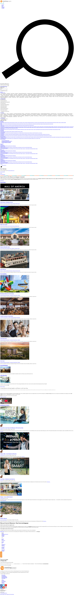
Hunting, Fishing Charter (32, 127)
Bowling (26, 126)
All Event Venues (2, 122)
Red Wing (3, 547)
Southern (3, 536)
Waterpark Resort (31, 125)
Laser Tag (44, 127)
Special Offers (9, 150)
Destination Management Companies (17, 134)
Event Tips (22, 147)
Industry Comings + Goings (24, 148)
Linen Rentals (29, 135)
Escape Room (62, 126)
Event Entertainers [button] (2, 132)
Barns (6, 129)
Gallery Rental (28, 129)
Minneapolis (3, 545)
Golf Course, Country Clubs (70, 126)
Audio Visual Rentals (14, 135)
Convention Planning (14, 147)
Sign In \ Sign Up (4, 165)
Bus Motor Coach (11, 138)
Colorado (3, 4)
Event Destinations (4, 365)
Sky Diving (67, 127)
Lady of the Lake (3, 269)
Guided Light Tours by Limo (11, 127)
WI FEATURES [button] (2, 159)
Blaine (2, 539)
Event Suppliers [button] (2, 112)
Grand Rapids (3, 544)
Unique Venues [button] (2, 128)
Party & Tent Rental (34, 135)
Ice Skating (37, 127)
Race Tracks (57, 127)
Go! (8, 85)
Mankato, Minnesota (3, 518)
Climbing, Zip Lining (36, 126)
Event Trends (25, 147)
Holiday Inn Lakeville (3, 224)
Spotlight (1, 429)
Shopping (62, 127)
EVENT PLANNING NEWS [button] (4, 157)
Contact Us (3, 583)
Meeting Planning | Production (42, 134)
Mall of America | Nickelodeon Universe (6, 202)
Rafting (60, 127)
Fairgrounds (40, 122)
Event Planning (19, 147)
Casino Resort (6, 125)
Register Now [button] (2, 180)
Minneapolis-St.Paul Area (5, 534)
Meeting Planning (30, 147)
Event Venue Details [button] (2, 98)
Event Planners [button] (2, 133)
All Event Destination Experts (5, 140)
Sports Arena (44, 129)
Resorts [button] (1, 124)
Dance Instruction (49, 126)
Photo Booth (38, 135)
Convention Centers (36, 122)
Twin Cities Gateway (3, 338)
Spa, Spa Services (71, 127)
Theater (47, 129)
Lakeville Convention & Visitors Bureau (6, 316)
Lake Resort (12, 125)
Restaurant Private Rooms (53, 122)
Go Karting (65, 126)
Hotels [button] (1, 123)
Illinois (3, 5)
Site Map (3, 594)
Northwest (3, 535)
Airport (8, 138)
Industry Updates (35, 148)
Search (1, 120)
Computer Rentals (19, 135)
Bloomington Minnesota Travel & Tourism (7, 293)
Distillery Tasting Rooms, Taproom (55, 126)
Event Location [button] (3, 86)
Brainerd (3, 541)
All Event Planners (2, 134)
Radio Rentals (41, 135)
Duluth (3, 542)
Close (5, 120)
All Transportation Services (3, 138)
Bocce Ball (23, 126)
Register (3, 582)
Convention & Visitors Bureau (8, 134)
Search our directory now (11, 170)
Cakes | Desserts (7, 131)
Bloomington (3, 540)
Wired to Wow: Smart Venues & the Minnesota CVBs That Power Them (11, 427)
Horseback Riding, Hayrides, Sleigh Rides (24, 127)
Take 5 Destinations (13, 150)
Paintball (50, 127)
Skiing (64, 127)
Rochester (3, 548)
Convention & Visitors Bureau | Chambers (7, 141)
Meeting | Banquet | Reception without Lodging (14, 203)
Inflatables (26, 135)
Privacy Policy (12, 594)
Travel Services (48, 134)
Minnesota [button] (1, 154)
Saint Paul (3, 550)
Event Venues (3, 182)
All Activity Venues (2, 126)
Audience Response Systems (8, 135)
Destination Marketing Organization (26, 134)
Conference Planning (9, 147)
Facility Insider (5, 150)
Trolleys (38, 138)
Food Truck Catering (20, 131)
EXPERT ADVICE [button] (2, 146)
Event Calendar (2, 148)
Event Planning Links (12, 148)
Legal (5, 594)
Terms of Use (8, 594)
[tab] (37, 3)
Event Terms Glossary (17, 148)
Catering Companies (11, 131)
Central (3, 533)
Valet (39, 138)
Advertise (3, 580)
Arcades (11, 126)
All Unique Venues (2, 129)
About (2, 579)
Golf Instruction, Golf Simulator (4, 127)
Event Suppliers (3, 273)
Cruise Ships (45, 126)
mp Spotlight (1, 150)
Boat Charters (20, 126)
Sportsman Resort (27, 125)
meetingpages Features (4, 405)
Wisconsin (3, 7)
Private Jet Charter (24, 138)
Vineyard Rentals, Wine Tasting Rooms (53, 129)
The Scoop (5, 147)
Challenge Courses (31, 126)
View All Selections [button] (2, 174)
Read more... (1, 431)
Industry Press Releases (30, 148)
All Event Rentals (2, 135)
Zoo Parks (59, 129)
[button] (2, 3)
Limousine (20, 138)
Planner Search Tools (4, 577)
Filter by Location (2, 386)
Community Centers (17, 122)
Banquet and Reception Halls (11, 122)
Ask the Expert (2, 147)
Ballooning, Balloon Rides (15, 126)
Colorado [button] (1, 144)
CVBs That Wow (3, 375)
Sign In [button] (1, 173)
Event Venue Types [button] (2, 92)
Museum (38, 129)
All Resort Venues (2, 125)
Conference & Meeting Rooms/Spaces (29, 122)
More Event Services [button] (2, 136)
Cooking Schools (41, 126)
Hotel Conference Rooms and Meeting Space (5, 248)
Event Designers (33, 134)
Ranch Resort (20, 125)
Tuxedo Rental (45, 135)
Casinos (28, 126)
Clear (3, 120)
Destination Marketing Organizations (6, 142)
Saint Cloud (3, 549)
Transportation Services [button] (3, 137)
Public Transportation (28, 138)
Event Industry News (6, 148)
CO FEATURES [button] (2, 145)
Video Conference (49, 135)
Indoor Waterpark (41, 127)
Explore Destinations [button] (2, 139)
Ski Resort (23, 125)
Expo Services (23, 135)
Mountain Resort (17, 125)
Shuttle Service (33, 138)
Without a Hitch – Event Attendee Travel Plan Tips (8, 453)
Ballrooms (6, 122)
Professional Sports (53, 127)
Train (36, 138)
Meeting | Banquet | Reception (46, 122)
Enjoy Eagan (2, 360)
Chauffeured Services (16, 138)
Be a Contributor (4, 581)
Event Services (3, 575)
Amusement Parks (7, 126)
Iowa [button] (1, 149)
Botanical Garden (12, 129)
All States (3, 8)
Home (1, 594)
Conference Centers (22, 122)
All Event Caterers (2, 131)
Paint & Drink (47, 127)
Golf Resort (9, 125)
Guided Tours (17, 127)
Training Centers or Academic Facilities (61, 122)
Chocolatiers (15, 131)
